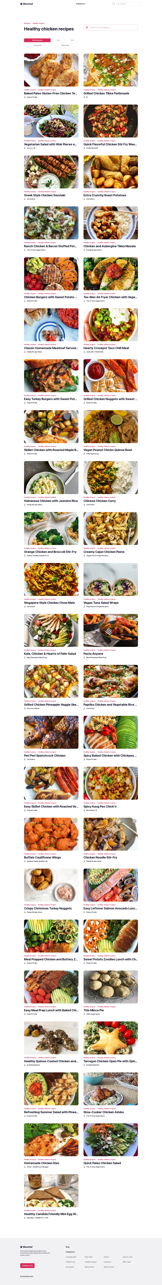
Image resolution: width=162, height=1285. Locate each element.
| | (87, 97)
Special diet (89, 1267)
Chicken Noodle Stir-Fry (100, 857)
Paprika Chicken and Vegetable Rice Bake (111, 704)
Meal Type (127, 1262)
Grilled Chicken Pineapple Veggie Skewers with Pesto (51, 704)
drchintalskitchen (33, 1065)
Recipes (27, 23)
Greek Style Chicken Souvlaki (44, 195)
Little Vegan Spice (93, 1014)
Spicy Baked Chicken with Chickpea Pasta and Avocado (111, 755)
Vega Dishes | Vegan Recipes (97, 606)
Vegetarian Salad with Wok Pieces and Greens (51, 144)
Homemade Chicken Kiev (41, 1163)
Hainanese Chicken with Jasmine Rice (51, 501)
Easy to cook (127, 1257)
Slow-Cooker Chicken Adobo (104, 1112)
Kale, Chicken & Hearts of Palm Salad (50, 653)
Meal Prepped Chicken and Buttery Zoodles (51, 959)
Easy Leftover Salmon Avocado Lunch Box (111, 908)
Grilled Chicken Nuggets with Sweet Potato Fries (111, 399)
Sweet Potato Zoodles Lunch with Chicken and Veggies (111, 959)
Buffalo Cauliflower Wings (42, 857)
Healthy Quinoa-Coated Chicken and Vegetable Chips (51, 1061)
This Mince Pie (94, 1010)
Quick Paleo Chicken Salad (102, 1163)
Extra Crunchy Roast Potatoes (105, 195)
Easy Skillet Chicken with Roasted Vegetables (51, 806)
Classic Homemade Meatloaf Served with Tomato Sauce (51, 348)
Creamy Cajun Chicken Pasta (104, 552)
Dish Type (88, 1257)
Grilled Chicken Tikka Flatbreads (106, 93)
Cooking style (71, 1257)
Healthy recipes (38, 23)
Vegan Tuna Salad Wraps (101, 603)
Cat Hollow (31, 199)
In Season (107, 1262)
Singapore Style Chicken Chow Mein (49, 603)
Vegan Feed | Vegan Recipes (97, 556)
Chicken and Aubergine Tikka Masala (110, 246)
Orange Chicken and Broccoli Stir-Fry (50, 552)
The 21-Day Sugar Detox (36, 250)
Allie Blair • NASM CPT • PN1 (37, 1218)
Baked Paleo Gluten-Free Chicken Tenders (51, 93)
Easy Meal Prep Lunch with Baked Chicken (51, 1010)
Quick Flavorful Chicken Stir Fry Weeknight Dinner (111, 144)
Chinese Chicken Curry (100, 501)
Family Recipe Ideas (94, 250)
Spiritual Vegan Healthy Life (37, 861)
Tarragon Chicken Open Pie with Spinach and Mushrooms (111, 1061)
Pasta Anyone (93, 653)
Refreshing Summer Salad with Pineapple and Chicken (51, 1112)
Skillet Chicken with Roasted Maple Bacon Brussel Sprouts (51, 450)
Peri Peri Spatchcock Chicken (45, 755)
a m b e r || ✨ (32, 148)
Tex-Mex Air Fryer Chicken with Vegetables (111, 297)
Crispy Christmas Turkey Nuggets (48, 908)
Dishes (106, 1257)
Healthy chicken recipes (47, 90)
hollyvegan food (92, 454)
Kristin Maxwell (92, 148)
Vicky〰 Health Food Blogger (38, 1167)
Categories (70, 1252)
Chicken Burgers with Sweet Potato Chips (51, 297)
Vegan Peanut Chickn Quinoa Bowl (108, 450)
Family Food (70, 1262)
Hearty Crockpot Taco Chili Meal (106, 348)
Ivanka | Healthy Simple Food (38, 556)
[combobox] (129, 4)
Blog (67, 1247)
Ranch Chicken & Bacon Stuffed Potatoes (51, 246)
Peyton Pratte (32, 97)
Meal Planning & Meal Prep (37, 657)
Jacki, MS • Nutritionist (94, 352)
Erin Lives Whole (33, 708)
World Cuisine (109, 1267)
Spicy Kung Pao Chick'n (100, 806)
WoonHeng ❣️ (91, 810)
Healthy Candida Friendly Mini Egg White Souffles (51, 1214)
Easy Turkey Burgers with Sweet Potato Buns (51, 399)
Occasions (70, 1267)
